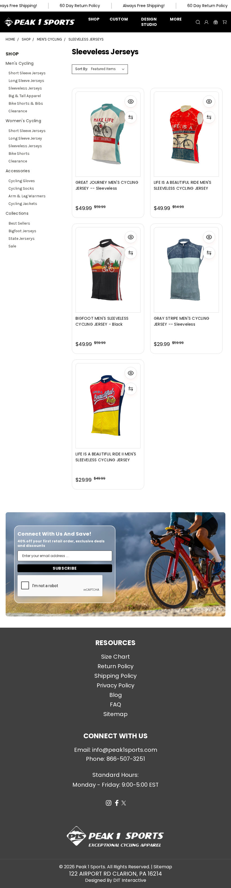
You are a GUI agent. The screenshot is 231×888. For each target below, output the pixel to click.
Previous (8, 879)
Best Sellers (19, 223)
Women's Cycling (23, 121)
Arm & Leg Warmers (27, 196)
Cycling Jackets (22, 203)
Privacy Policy (115, 685)
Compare (114, 266)
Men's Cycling (20, 63)
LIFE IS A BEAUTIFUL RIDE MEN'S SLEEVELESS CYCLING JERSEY (183, 185)
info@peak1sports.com (124, 750)
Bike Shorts (19, 153)
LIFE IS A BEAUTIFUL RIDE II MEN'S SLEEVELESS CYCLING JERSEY (105, 457)
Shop (93, 19)
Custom (119, 19)
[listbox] (109, 69)
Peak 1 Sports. (91, 867)
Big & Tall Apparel (24, 95)
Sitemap (115, 714)
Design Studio (149, 21)
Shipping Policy (115, 676)
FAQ (115, 704)
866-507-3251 (125, 759)
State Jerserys (21, 238)
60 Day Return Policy (80, 5)
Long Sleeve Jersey (25, 138)
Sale (12, 246)
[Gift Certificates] (216, 22)
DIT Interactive (129, 880)
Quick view (115, 254)
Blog (115, 695)
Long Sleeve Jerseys (26, 80)
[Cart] (225, 22)
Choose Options (115, 276)
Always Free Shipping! (144, 5)
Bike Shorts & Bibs (25, 103)
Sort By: (81, 69)
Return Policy (115, 666)
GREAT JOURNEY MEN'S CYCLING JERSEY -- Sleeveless (106, 185)
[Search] (197, 22)
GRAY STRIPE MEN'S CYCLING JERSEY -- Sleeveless (181, 321)
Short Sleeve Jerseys (27, 73)
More (176, 19)
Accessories (18, 171)
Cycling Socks (21, 188)
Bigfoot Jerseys (22, 231)
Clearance (17, 111)
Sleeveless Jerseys (25, 88)
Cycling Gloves (21, 180)
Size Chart (115, 657)
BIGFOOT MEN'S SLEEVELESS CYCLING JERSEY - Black (101, 321)
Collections (17, 213)
